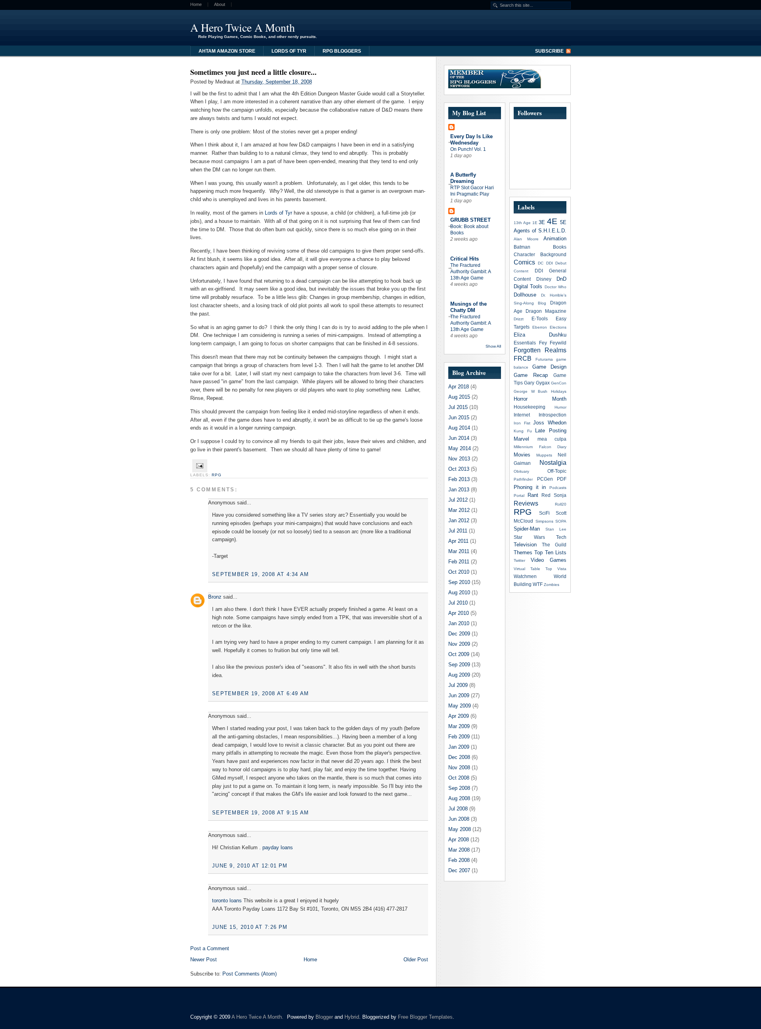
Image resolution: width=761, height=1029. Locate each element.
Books (559, 246)
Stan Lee (555, 529)
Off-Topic (556, 471)
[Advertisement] (473, 26)
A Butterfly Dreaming (463, 178)
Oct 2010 (458, 572)
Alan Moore (526, 239)
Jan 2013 (458, 490)
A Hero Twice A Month (242, 27)
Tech (561, 537)
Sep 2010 (459, 582)
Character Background (540, 254)
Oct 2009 (458, 654)
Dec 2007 (459, 870)
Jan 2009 (458, 747)
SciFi (544, 512)
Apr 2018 (458, 387)
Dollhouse (525, 295)
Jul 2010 (458, 603)
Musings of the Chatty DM (468, 307)
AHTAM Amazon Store (227, 51)
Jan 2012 (458, 520)
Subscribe (549, 51)
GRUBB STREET (470, 220)
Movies (522, 455)
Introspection (552, 414)
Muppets (544, 455)
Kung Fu (523, 431)
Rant (533, 495)
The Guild (554, 544)
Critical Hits (464, 259)
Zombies (551, 584)
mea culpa (552, 438)
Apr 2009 (458, 716)
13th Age (522, 223)
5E (563, 222)
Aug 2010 (459, 592)
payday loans (277, 847)
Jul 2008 (458, 809)
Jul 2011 (457, 531)
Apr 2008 (458, 840)
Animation (554, 239)
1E (534, 223)
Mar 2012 (459, 510)
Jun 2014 (458, 438)
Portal (519, 495)
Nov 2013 (459, 459)
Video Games (548, 560)
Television (525, 545)
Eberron (539, 327)
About (219, 4)
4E (552, 221)
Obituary (521, 471)
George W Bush (530, 391)
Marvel (521, 439)
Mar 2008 (459, 850)
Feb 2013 (459, 479)
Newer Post (203, 959)
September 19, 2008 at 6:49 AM (260, 693)
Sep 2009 (459, 665)
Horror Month (540, 399)
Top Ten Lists (550, 552)
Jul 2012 (458, 500)
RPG (217, 475)
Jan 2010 (458, 623)
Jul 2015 (458, 407)
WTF (538, 584)
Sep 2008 (459, 788)
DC (540, 263)
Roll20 (560, 504)
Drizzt (519, 319)
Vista (561, 569)
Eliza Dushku (540, 335)
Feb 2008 (459, 860)
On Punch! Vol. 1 (468, 149)
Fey (543, 342)
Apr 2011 (458, 541)
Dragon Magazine (546, 311)
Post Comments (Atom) (249, 974)
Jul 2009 (458, 685)
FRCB (523, 358)
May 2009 (459, 706)
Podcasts (557, 487)
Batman (522, 246)
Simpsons (544, 521)
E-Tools (540, 318)
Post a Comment (209, 948)
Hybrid (351, 1017)
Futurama (544, 359)
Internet (522, 414)
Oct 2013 (458, 469)
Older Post (415, 959)
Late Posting (550, 431)
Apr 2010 (458, 613)
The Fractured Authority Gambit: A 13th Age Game (470, 271)
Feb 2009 (459, 737)
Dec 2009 (459, 634)
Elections (558, 327)
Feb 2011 (458, 562)
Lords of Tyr (289, 51)
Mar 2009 (459, 726)
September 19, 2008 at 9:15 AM (260, 813)
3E (542, 222)
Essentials (525, 342)
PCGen (545, 478)
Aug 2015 (459, 397)
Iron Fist (522, 423)
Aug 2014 (459, 428)
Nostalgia (552, 462)
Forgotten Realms (540, 350)
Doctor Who (555, 287)
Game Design (549, 367)
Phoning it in (530, 487)
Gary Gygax (536, 382)
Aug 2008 (459, 798)
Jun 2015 (458, 417)
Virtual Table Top (533, 569)
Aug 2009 (459, 675)
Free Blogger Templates (425, 1017)
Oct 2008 (458, 778)
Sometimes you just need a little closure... (253, 72)
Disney (543, 279)
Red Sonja (553, 495)
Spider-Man (527, 529)
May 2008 (459, 829)
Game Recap (531, 375)
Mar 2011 (458, 551)
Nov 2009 (459, 644)
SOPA (560, 521)
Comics (524, 262)
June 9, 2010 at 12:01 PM (249, 866)
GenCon (558, 383)
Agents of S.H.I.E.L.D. (540, 231)
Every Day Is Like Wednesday (471, 139)
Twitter (519, 560)
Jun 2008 (458, 819)
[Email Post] (198, 465)
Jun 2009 (458, 695)
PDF (561, 478)
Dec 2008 (459, 757)
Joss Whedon (549, 423)
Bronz (215, 597)
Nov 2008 (459, 767)
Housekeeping (529, 406)
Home (196, 4)
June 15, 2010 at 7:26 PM (249, 927)
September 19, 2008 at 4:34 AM (260, 574)
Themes (523, 552)
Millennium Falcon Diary (540, 447)
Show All (493, 346)
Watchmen (525, 576)
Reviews (526, 503)
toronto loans (227, 900)
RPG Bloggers (342, 51)
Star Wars (529, 537)
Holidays (558, 391)
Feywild (558, 342)
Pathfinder (523, 479)
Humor (560, 407)
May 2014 (459, 448)
